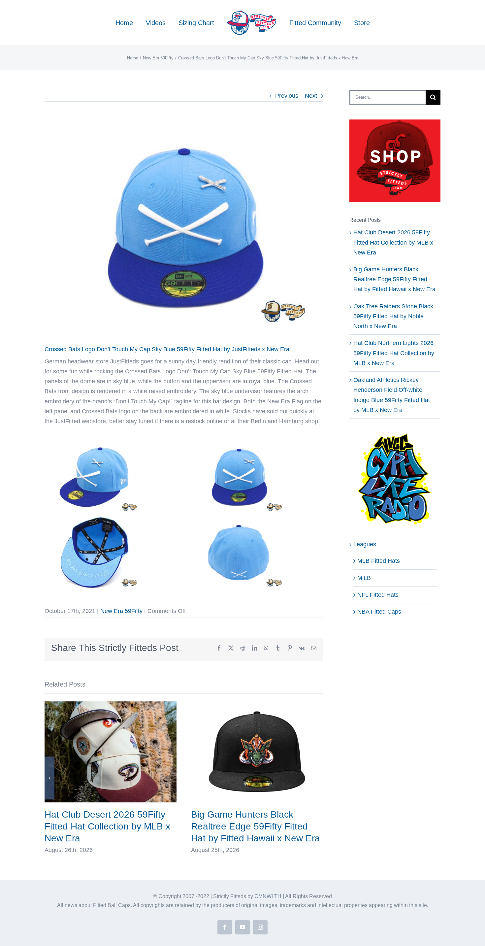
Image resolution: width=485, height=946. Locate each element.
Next (311, 95)
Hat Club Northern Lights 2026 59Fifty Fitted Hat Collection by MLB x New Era (393, 353)
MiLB (364, 578)
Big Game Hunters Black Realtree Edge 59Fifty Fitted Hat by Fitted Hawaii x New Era (255, 826)
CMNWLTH (267, 896)
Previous (286, 95)
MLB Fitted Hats (378, 560)
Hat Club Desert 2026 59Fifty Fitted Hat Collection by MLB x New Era (107, 826)
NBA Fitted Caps (379, 611)
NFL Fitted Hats (378, 594)
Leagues (364, 544)
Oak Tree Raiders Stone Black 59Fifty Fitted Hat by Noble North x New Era (393, 316)
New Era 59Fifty (121, 611)
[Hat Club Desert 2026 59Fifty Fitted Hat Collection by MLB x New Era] (111, 704)
